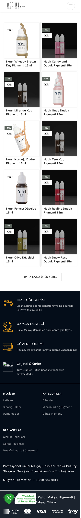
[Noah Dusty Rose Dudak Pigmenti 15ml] (59, 236)
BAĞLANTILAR (12, 430)
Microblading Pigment (57, 407)
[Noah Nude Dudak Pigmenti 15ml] (59, 89)
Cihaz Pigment (52, 413)
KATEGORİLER (52, 393)
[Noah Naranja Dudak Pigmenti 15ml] (22, 138)
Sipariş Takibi (12, 407)
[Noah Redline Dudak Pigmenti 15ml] (59, 187)
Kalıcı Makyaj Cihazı (40, 502)
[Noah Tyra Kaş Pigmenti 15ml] (59, 138)
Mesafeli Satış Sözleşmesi (20, 450)
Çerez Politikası (13, 443)
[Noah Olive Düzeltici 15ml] (22, 236)
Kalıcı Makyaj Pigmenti (55, 497)
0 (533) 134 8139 (45, 480)
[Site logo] (16, 5)
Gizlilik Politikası (14, 436)
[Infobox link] (40, 305)
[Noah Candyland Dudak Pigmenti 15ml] (59, 40)
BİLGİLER (9, 393)
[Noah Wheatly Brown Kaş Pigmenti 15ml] (22, 40)
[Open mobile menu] (71, 6)
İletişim (8, 400)
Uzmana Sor (11, 413)
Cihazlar (47, 400)
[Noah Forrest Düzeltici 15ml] (22, 187)
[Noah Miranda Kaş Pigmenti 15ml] (22, 89)
